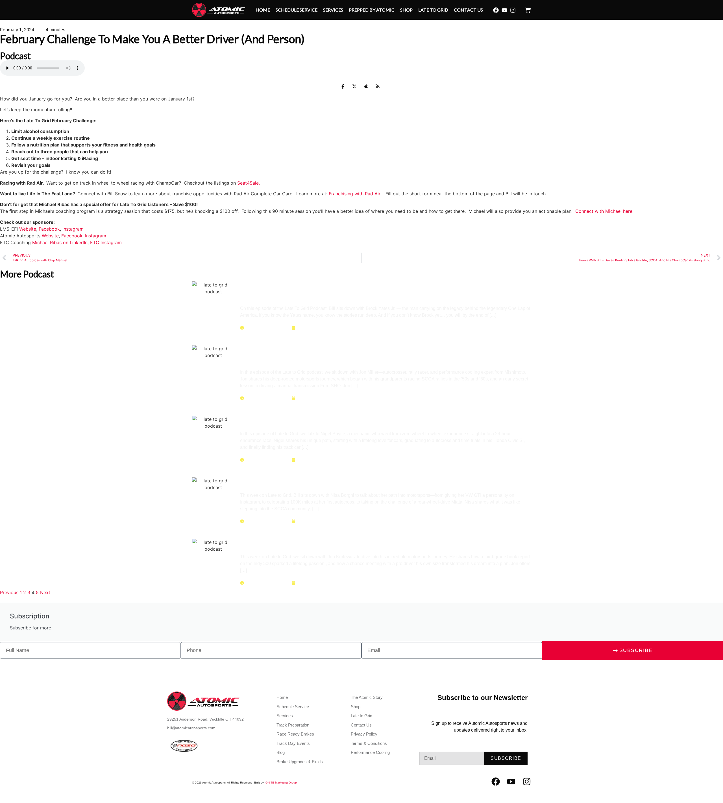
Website (27, 229)
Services (333, 9)
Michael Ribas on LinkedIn (60, 242)
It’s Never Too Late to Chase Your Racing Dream (332, 543)
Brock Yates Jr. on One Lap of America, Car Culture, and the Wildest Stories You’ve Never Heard (384, 290)
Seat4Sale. (248, 183)
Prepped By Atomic (372, 9)
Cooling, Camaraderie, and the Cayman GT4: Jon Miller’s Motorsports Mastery (374, 354)
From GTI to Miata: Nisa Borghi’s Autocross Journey (340, 481)
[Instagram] (513, 10)
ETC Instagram (106, 242)
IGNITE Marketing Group (281, 782)
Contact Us (468, 9)
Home (263, 9)
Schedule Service (296, 9)
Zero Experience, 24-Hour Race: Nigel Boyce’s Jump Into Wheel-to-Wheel (383, 420)
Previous (9, 592)
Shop (406, 9)
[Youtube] (504, 10)
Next (45, 592)
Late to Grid (433, 9)
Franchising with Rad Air (354, 193)
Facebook (49, 229)
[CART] (528, 10)
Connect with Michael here (603, 211)
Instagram (73, 229)
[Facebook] (496, 10)
